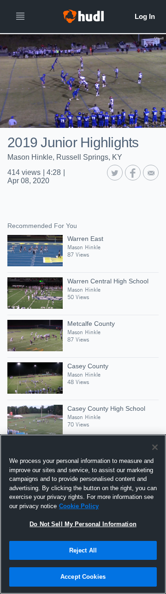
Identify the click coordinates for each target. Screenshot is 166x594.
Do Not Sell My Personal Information (83, 524)
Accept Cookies (83, 576)
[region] (83, 514)
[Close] (155, 447)
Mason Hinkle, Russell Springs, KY (64, 157)
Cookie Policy (79, 506)
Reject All (83, 550)
